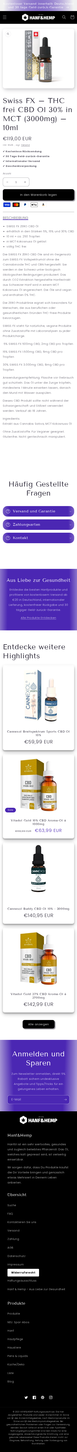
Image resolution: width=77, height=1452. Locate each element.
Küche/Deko (16, 1364)
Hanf (10, 1331)
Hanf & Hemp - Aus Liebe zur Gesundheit (36, 1289)
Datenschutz (16, 1256)
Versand (25, 145)
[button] (5, 17)
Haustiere (14, 1347)
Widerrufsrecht (23, 1272)
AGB (10, 1248)
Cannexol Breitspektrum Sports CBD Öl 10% (38, 733)
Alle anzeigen (38, 1024)
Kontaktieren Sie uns (21, 1222)
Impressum (15, 1264)
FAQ (10, 1214)
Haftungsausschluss (22, 1280)
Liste (10, 1373)
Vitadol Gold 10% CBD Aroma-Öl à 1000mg (38, 822)
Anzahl (7, 173)
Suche (11, 1205)
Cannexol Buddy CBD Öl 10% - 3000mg (38, 908)
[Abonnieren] (65, 1099)
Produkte (13, 1314)
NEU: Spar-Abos (18, 1322)
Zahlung (13, 1239)
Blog (10, 1381)
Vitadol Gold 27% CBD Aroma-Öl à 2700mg (38, 995)
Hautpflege (15, 1339)
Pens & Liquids (17, 1356)
